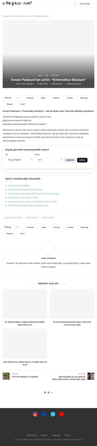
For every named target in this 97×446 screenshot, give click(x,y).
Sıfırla (82, 160)
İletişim (44, 435)
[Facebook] (44, 414)
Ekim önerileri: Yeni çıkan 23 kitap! (23, 198)
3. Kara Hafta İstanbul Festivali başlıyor (25, 190)
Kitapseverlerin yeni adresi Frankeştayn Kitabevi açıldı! (32, 202)
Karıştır (70, 160)
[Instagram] (35, 414)
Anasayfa (6, 16)
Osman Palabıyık (47, 217)
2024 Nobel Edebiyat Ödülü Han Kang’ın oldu (28, 205)
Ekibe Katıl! (32, 435)
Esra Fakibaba (27, 84)
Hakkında (56, 435)
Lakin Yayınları (31, 217)
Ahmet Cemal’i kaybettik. (19, 185)
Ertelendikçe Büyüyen (13, 217)
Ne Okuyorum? (76, 440)
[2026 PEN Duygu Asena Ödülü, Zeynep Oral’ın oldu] (25, 343)
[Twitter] (53, 414)
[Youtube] (61, 414)
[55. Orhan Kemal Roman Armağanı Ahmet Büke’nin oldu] (25, 304)
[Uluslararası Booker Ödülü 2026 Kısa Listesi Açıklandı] (72, 304)
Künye (67, 435)
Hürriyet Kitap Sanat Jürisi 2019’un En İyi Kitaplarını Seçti (33, 194)
